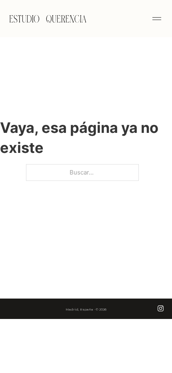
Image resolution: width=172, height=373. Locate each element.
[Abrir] (157, 18)
